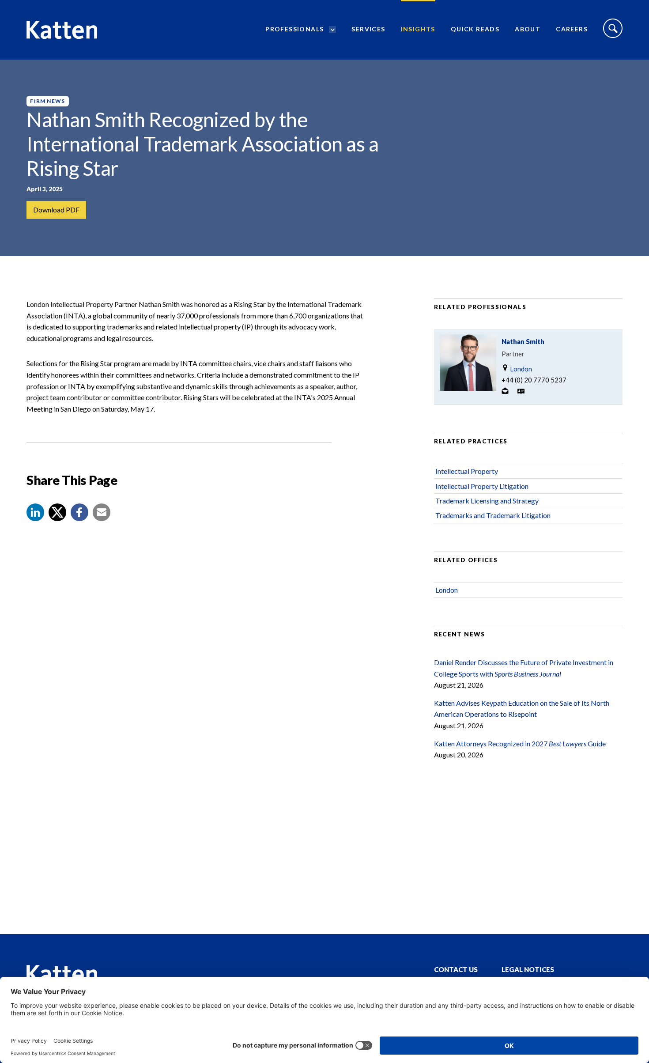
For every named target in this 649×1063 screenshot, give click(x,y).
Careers (572, 29)
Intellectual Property (466, 471)
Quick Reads (475, 29)
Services (368, 29)
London (520, 369)
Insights (418, 29)
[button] (35, 512)
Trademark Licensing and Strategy (487, 500)
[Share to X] (57, 512)
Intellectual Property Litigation (481, 486)
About (527, 29)
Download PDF (56, 209)
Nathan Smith (523, 341)
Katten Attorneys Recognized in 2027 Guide (520, 743)
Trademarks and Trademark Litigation (493, 515)
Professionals (294, 29)
